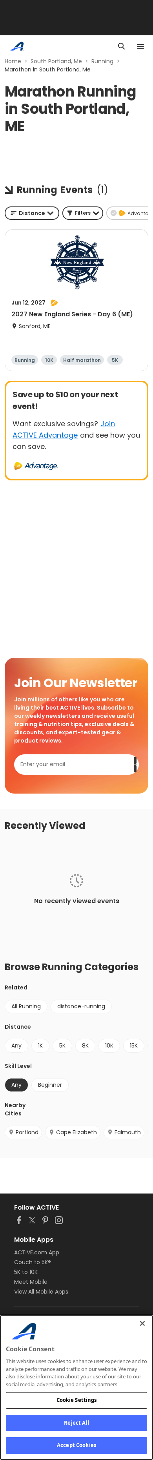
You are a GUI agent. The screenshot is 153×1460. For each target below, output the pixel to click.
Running (102, 61)
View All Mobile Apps (41, 1292)
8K (85, 1045)
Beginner (50, 1085)
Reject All (76, 1422)
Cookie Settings (76, 1399)
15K (134, 1045)
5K (62, 1045)
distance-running (81, 1006)
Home (13, 61)
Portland (27, 1132)
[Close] (142, 1323)
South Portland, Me (56, 61)
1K (40, 1045)
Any (16, 1045)
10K (109, 1045)
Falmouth (128, 1132)
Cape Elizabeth (76, 1132)
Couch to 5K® (32, 1262)
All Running (26, 1006)
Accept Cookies (76, 1445)
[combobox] (32, 213)
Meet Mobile (30, 1282)
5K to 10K (26, 1272)
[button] (82, 213)
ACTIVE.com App (36, 1252)
